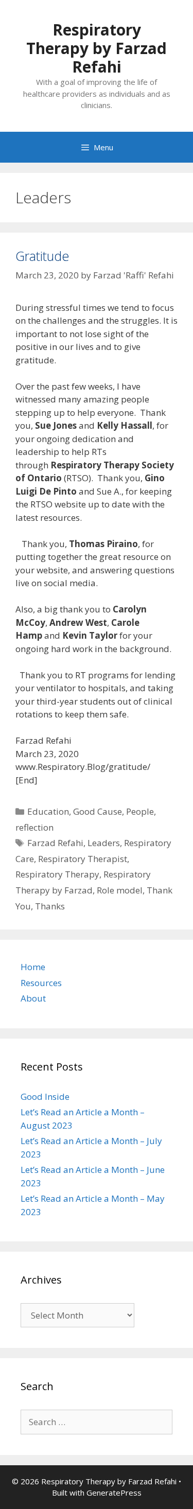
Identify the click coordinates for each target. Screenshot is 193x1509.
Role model (120, 890)
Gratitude (42, 256)
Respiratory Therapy (57, 874)
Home (33, 967)
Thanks (50, 906)
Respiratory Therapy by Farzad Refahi (96, 48)
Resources (41, 983)
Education (48, 811)
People (140, 811)
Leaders (103, 843)
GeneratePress (114, 1492)
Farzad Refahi (55, 843)
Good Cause (97, 811)
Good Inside (45, 1096)
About (33, 998)
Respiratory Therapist (82, 859)
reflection (34, 827)
